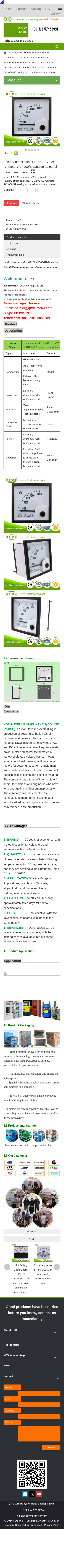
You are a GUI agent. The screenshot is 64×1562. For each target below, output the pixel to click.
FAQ (47, 8)
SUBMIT (52, 1447)
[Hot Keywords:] (57, 47)
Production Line (15, 254)
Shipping (11, 248)
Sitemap (9, 1524)
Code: (9, 229)
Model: (10, 220)
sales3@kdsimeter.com (21, 41)
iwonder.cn (36, 1524)
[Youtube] (39, 1494)
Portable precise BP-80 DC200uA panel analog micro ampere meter (43, 1274)
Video (8, 8)
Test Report (12, 243)
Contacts (36, 8)
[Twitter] (32, 1494)
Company (21, 8)
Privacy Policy (52, 1524)
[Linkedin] (25, 1494)
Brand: (10, 224)
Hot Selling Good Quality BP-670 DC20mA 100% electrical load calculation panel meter (21, 1278)
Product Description (17, 237)
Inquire (11, 203)
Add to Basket (32, 203)
